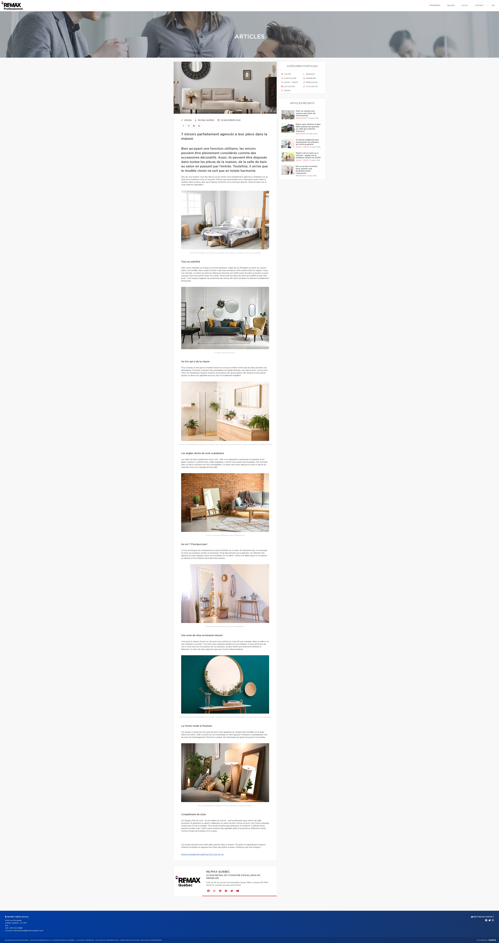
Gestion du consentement (151, 940)
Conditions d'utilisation (129, 940)
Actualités (289, 86)
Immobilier (311, 78)
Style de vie (312, 86)
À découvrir (290, 78)
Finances (310, 74)
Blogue (451, 5)
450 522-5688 (16, 928)
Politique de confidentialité (106, 940)
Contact (479, 5)
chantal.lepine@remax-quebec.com (28, 931)
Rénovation (311, 82)
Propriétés (435, 5)
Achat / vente (291, 82)
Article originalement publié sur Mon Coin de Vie (202, 854)
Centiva (492, 940)
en (493, 5)
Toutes (287, 74)
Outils (465, 5)
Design (188, 120)
